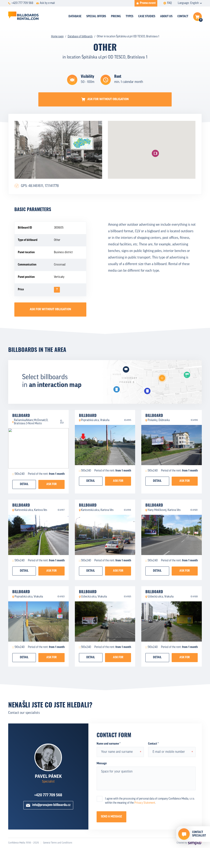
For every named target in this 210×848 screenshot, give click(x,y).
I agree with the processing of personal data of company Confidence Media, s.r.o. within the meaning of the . (150, 801)
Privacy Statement (144, 803)
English (194, 3)
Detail (24, 484)
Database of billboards (80, 36)
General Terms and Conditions (57, 843)
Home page (57, 36)
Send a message (111, 816)
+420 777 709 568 (48, 795)
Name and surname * (108, 743)
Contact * (153, 743)
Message (102, 763)
